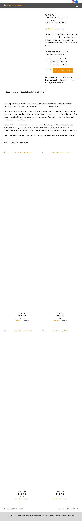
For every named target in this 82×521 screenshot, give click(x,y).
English (57, 515)
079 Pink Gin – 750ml (67, 509)
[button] (77, 6)
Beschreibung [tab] (12, 92)
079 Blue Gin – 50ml (13, 509)
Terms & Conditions (38, 515)
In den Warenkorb (63, 70)
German (63, 515)
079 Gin (59, 83)
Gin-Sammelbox (67, 80)
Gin (57, 80)
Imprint (28, 515)
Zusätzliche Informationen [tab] (32, 92)
